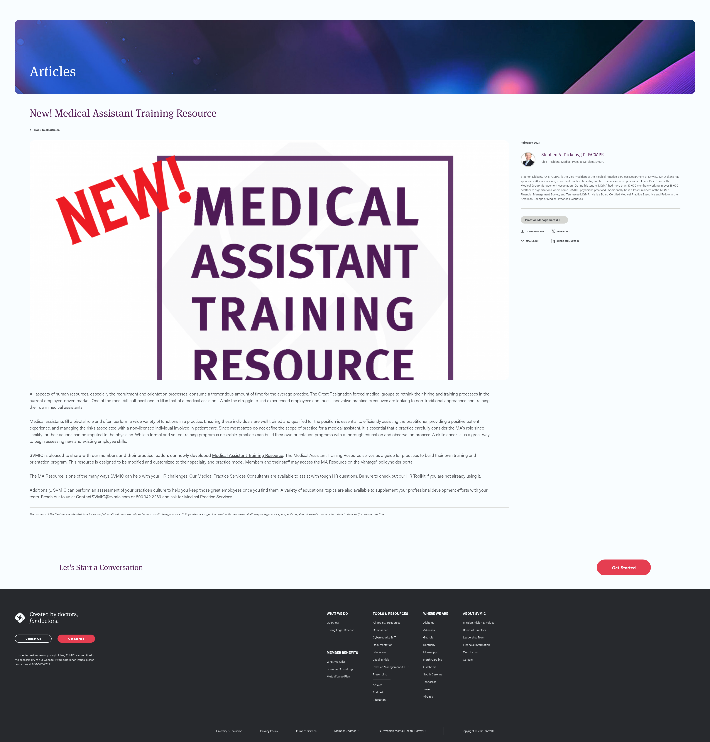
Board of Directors (474, 630)
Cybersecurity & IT (384, 637)
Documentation (383, 645)
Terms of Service (306, 731)
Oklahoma (429, 667)
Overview (333, 622)
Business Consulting (340, 669)
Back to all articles (47, 130)
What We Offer (336, 661)
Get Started (624, 567)
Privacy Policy (269, 731)
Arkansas (429, 630)
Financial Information (476, 645)
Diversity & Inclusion (229, 731)
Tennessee (429, 682)
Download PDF (535, 231)
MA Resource (334, 462)
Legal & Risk (381, 659)
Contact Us (33, 638)
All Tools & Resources (386, 622)
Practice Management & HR (390, 667)
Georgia (428, 637)
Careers (468, 659)
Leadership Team (473, 637)
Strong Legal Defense (340, 630)
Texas (426, 689)
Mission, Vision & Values (478, 622)
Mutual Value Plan (338, 676)
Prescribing (380, 674)
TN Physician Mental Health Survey (399, 731)
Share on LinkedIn (568, 241)
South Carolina (432, 674)
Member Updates (345, 731)
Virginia (428, 696)
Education (379, 652)
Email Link (532, 241)
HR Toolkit (415, 476)
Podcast (378, 692)
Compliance (380, 630)
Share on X (563, 231)
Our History (470, 652)
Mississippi (430, 652)
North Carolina (432, 659)
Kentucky (429, 645)
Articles (377, 685)
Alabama (428, 622)
